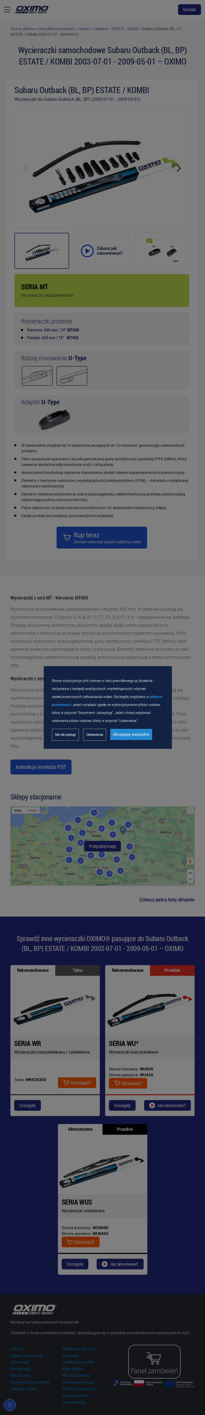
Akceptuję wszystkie (131, 734)
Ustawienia (94, 735)
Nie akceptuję (65, 735)
